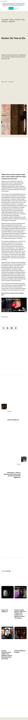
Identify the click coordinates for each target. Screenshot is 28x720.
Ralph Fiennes (4, 21)
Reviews (23, 19)
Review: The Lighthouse (4, 610)
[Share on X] (3, 328)
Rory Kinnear (17, 19)
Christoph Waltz (12, 21)
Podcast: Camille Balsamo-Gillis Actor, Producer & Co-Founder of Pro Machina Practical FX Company (20, 614)
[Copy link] (16, 328)
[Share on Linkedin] (12, 328)
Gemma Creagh (5, 19)
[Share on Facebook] (8, 328)
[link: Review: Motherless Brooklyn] (20, 638)
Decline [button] (16, 8)
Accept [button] (11, 8)
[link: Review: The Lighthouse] (7, 598)
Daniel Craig (11, 19)
